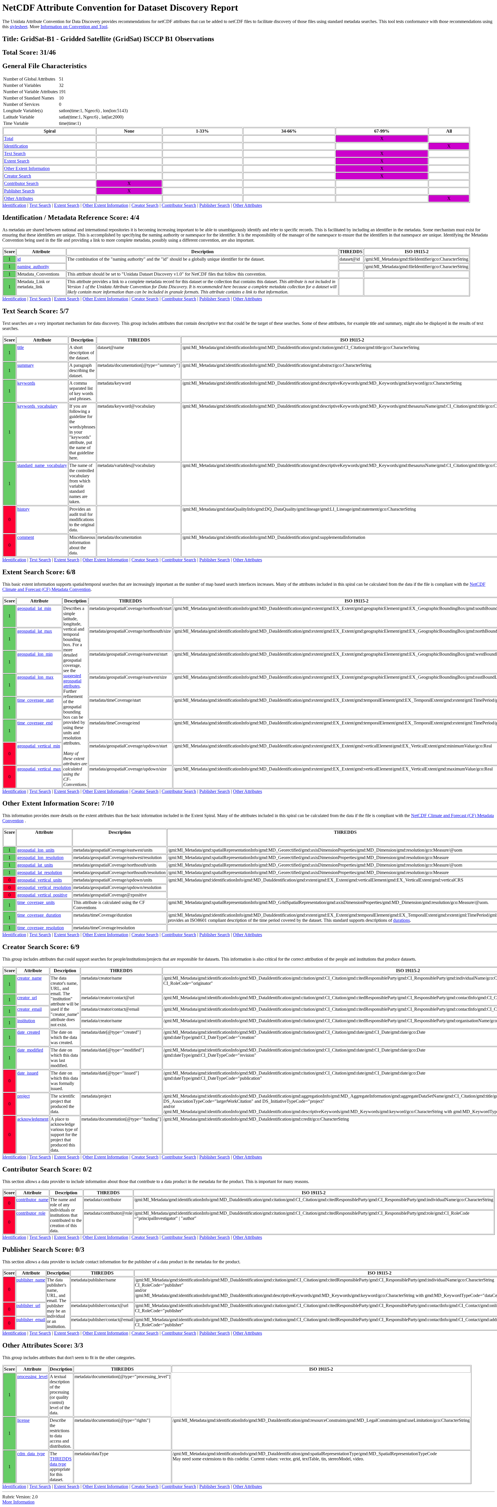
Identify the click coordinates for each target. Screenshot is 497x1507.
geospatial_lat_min (34, 608)
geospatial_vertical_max (39, 768)
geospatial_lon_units (35, 850)
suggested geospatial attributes (72, 680)
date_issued (27, 1073)
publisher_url (28, 1305)
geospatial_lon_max (35, 677)
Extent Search (16, 161)
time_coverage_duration (39, 915)
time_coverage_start (35, 700)
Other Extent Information (27, 168)
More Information (18, 1502)
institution (26, 1020)
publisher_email (30, 1319)
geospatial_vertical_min (38, 745)
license (23, 1420)
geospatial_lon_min (35, 654)
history (23, 509)
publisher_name (30, 1279)
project (23, 1096)
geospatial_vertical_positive (42, 894)
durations (401, 920)
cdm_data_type (31, 1453)
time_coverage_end (35, 722)
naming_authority (33, 266)
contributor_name (32, 1199)
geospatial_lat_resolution (39, 872)
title (20, 347)
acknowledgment (32, 1119)
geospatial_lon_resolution (40, 857)
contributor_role (30, 1213)
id (19, 259)
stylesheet (18, 26)
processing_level (32, 1376)
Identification (16, 146)
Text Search (15, 153)
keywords (26, 383)
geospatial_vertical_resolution (44, 887)
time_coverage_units (36, 902)
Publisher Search (19, 190)
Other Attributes (18, 198)
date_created (28, 1032)
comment (25, 537)
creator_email (29, 1009)
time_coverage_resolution (40, 927)
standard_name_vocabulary (42, 465)
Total (8, 138)
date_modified (30, 1050)
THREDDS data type (61, 1461)
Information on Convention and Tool (74, 26)
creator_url (27, 997)
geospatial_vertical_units (39, 880)
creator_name (29, 978)
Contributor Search (21, 183)
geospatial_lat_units (35, 865)
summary (25, 365)
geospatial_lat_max (34, 631)
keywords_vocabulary (37, 406)
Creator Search (17, 175)
